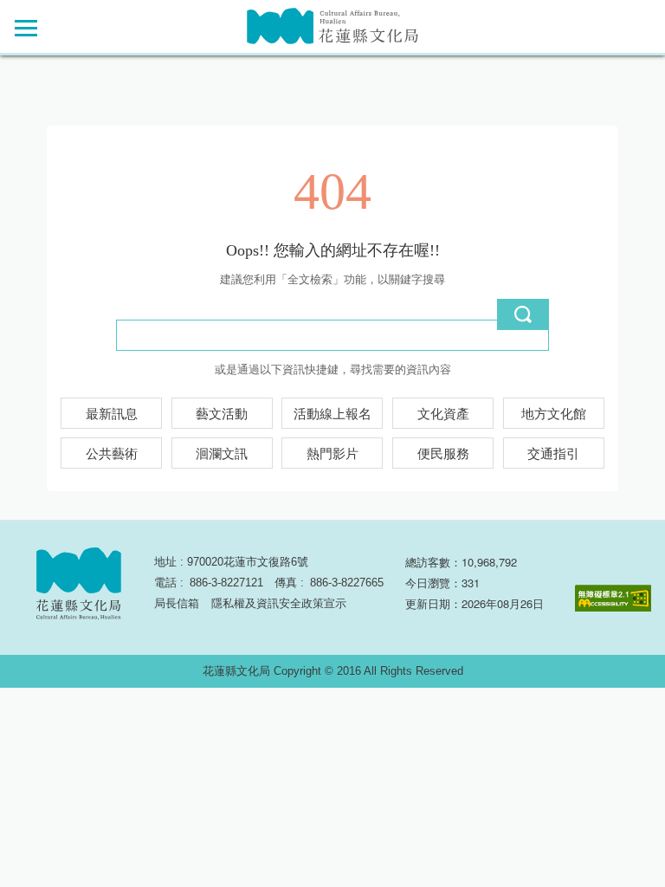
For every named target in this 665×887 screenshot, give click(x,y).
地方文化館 (553, 414)
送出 (523, 314)
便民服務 (443, 454)
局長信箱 (176, 603)
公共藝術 (112, 454)
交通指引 (553, 454)
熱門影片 (332, 454)
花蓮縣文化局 (332, 26)
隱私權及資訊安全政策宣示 (278, 603)
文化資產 (443, 414)
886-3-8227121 (226, 582)
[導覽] (26, 27)
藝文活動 (222, 414)
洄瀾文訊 (222, 454)
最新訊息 (112, 414)
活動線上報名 (332, 414)
